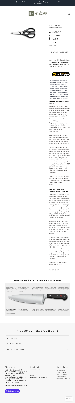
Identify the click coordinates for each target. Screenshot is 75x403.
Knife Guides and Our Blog (38, 377)
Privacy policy (61, 372)
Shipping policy (61, 376)
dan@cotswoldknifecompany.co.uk (16, 385)
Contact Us (34, 372)
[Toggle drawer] (6, 13)
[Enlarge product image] (25, 33)
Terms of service (62, 374)
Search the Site (35, 370)
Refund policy (61, 370)
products (56, 25)
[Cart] (69, 14)
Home (50, 25)
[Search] (9, 14)
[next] (64, 2)
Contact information (63, 378)
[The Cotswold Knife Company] (37, 14)
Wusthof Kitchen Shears (55, 35)
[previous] (11, 2)
